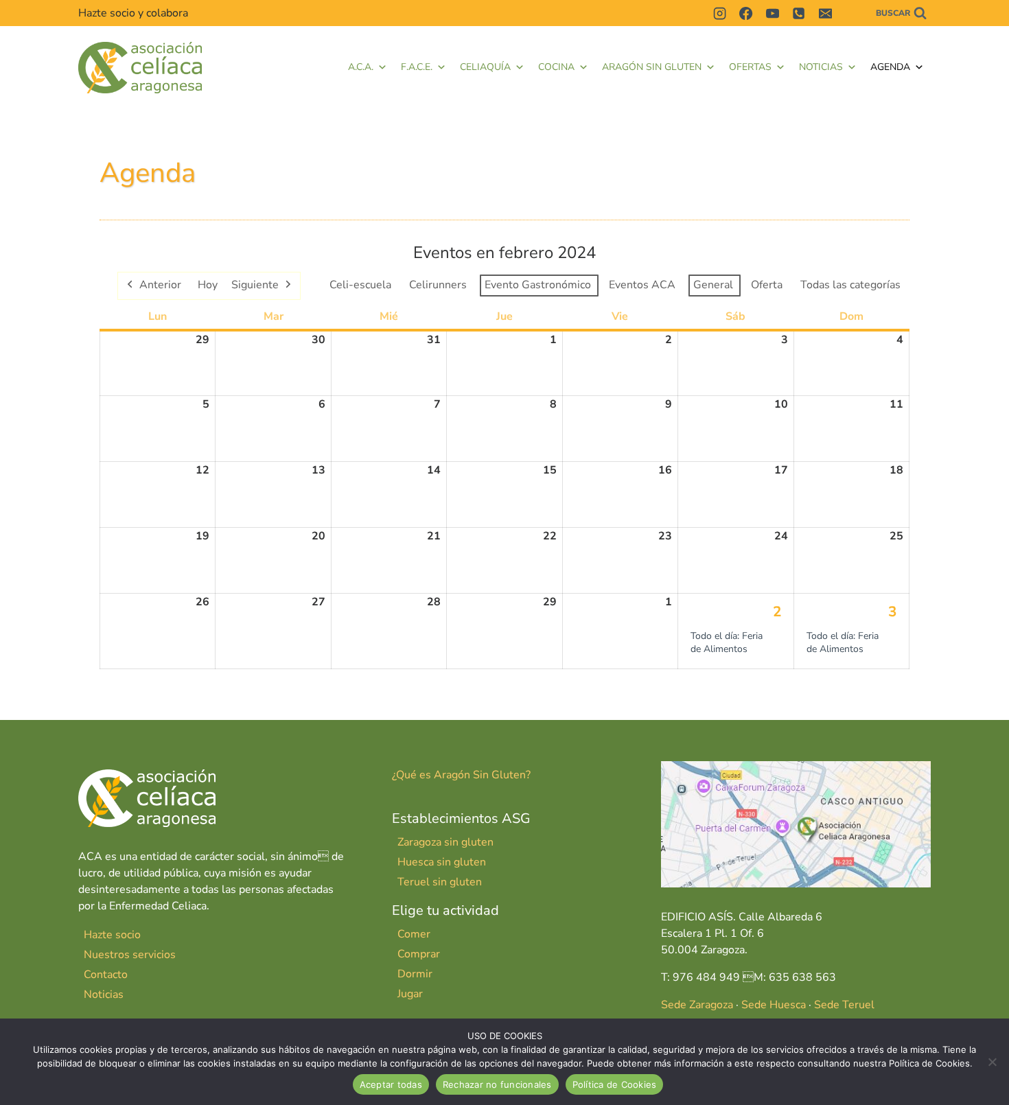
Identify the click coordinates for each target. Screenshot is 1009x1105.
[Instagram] (719, 13)
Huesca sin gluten (441, 862)
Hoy (208, 284)
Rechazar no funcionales (497, 1084)
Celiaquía (485, 66)
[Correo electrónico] (825, 13)
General (713, 284)
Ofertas (750, 66)
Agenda (890, 66)
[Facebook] (746, 13)
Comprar (418, 954)
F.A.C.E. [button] (416, 66)
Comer (413, 934)
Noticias (821, 66)
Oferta (766, 284)
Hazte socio (112, 934)
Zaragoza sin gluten (445, 842)
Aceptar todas (391, 1084)
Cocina (556, 66)
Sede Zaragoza (697, 1004)
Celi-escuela (360, 284)
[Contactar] (851, 13)
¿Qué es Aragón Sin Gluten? (461, 774)
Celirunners (438, 284)
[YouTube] (772, 13)
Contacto (106, 974)
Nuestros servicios (130, 954)
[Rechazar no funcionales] (992, 1062)
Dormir (414, 973)
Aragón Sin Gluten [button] (651, 66)
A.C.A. (360, 66)
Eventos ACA (642, 284)
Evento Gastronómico (538, 284)
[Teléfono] (799, 13)
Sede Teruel (844, 1004)
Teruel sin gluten (439, 881)
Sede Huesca (773, 1004)
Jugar (410, 993)
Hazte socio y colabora (133, 13)
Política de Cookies (614, 1084)
